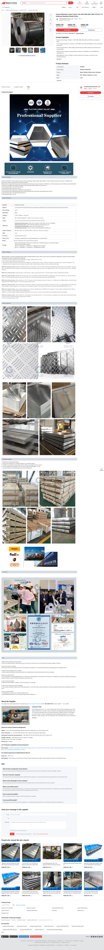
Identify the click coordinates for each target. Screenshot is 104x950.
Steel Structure (80, 910)
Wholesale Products (52, 940)
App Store (5, 936)
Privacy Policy (73, 945)
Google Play (13, 936)
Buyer (70, 7)
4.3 (86, 88)
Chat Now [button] (92, 30)
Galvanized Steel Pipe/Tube (43, 748)
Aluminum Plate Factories (8, 926)
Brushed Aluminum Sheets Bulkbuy (54, 929)
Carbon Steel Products (82, 908)
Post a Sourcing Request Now (40, 834)
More (2, 932)
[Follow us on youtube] (97, 936)
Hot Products (23, 940)
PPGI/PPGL (17, 749)
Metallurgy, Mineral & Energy (12, 10)
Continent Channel (68, 940)
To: (8, 818)
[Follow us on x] (93, 936)
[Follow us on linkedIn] (102, 936)
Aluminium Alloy (23, 10)
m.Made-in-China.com (55, 942)
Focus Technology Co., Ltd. (42, 945)
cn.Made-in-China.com (65, 942)
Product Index (76, 940)
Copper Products (5, 910)
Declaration (67, 945)
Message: (7, 822)
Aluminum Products (31, 908)
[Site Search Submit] (70, 2)
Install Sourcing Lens (36, 936)
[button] (66, 2)
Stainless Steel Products (32, 910)
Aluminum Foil (12, 748)
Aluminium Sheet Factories (35, 926)
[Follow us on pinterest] (100, 936)
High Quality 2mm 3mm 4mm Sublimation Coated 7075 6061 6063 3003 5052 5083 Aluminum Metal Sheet (52, 893)
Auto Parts (54, 910)
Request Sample (80, 33)
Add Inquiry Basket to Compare (28, 55)
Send (12, 834)
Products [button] (24, 3)
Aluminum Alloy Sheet (33, 10)
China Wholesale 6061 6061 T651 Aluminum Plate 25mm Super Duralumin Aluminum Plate (51, 865)
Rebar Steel (4, 749)
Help (77, 7)
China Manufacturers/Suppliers (41, 940)
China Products (30, 940)
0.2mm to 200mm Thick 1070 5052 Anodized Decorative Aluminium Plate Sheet (30, 893)
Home (2, 10)
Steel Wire (22, 749)
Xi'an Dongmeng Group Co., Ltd (66, 18)
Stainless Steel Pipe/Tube (67, 748)
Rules (101, 7)
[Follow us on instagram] (95, 936)
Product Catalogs (21, 905)
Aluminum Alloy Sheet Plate (26, 929)
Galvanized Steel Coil (31, 748)
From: (8, 814)
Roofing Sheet (10, 749)
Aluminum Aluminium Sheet (78, 926)
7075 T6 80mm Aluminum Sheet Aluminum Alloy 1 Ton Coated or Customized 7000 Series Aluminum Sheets (93, 893)
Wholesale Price (60, 940)
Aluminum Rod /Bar (21, 748)
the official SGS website (35, 703)
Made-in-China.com (46, 942)
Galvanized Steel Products (57, 908)
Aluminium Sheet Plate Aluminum (10, 929)
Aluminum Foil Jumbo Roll (7, 908)
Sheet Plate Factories (49, 926)
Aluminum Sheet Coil (39, 929)
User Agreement (60, 945)
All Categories (6, 7)
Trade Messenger (23, 936)
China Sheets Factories (22, 926)
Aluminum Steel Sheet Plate (63, 926)
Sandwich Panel (4, 913)
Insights (81, 940)
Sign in (101, 3)
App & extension (85, 7)
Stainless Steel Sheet (55, 748)
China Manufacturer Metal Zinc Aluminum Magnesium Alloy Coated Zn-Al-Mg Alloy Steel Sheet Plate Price (10, 893)
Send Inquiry (67, 30)
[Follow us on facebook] (91, 936)
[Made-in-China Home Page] (9, 2)
